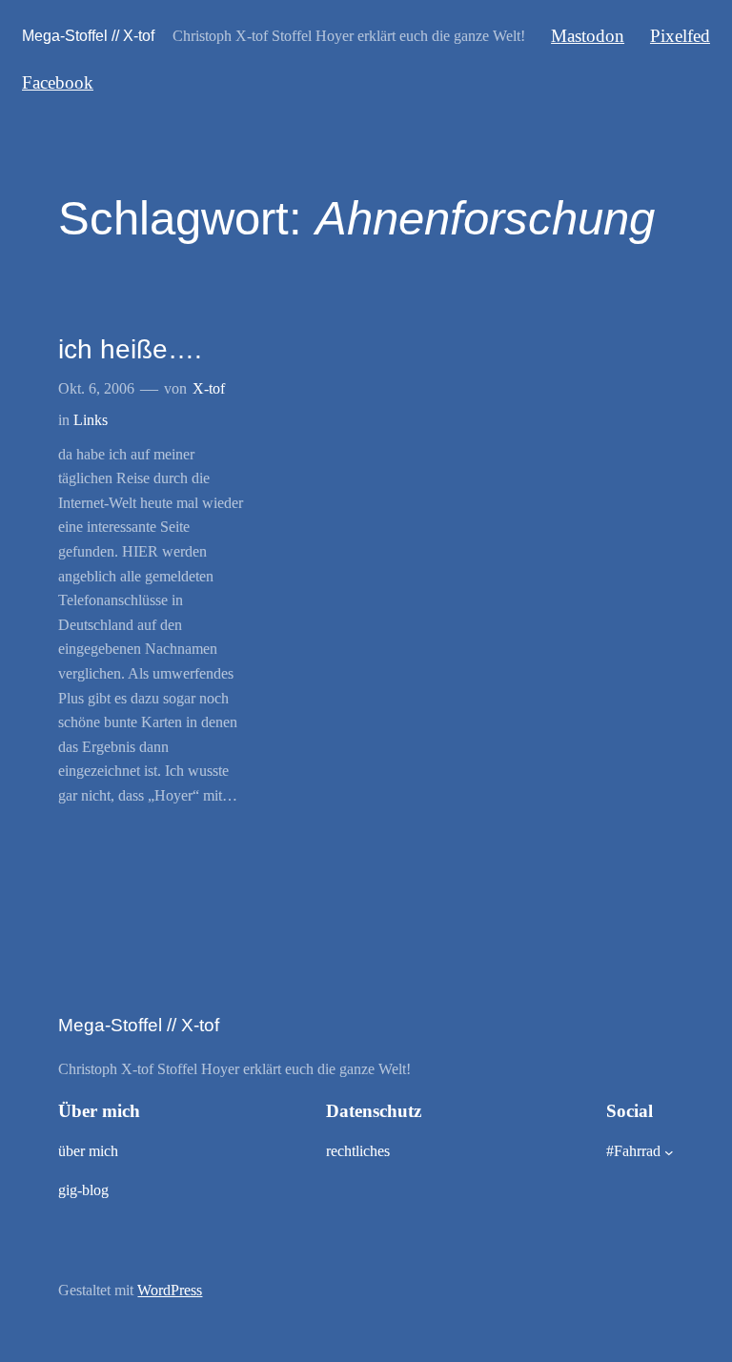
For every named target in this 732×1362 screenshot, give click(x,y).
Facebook (57, 82)
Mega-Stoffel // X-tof (88, 35)
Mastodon (587, 36)
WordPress (169, 1290)
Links (90, 420)
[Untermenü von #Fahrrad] (669, 1152)
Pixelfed (680, 36)
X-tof (209, 388)
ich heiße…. (130, 349)
